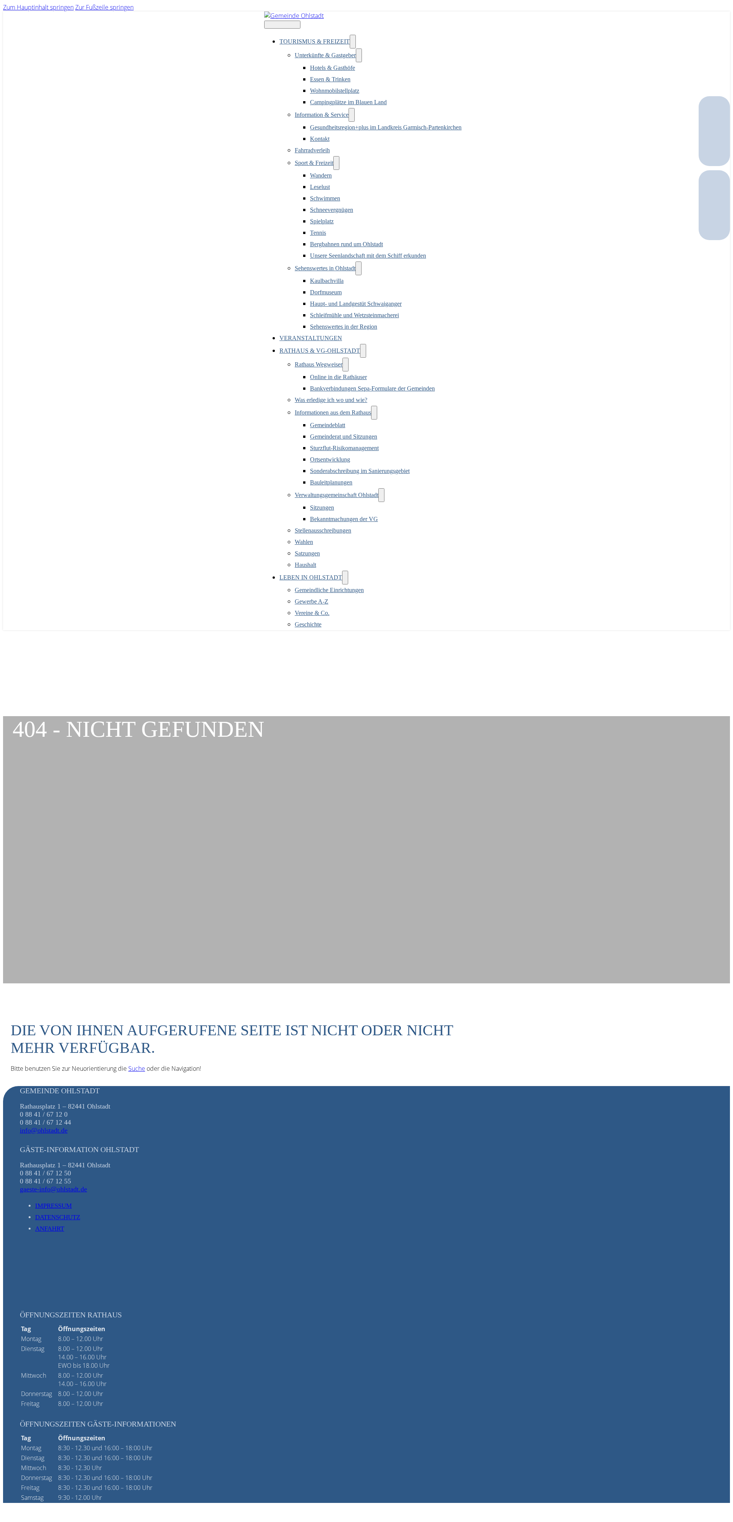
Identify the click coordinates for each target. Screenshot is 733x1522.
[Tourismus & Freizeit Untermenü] (353, 41)
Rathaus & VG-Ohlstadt (319, 350)
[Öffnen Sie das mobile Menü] (282, 25)
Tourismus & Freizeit (314, 41)
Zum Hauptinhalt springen (38, 7)
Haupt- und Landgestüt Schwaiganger (356, 303)
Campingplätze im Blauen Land (348, 102)
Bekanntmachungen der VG (344, 519)
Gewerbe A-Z (311, 601)
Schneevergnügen (331, 210)
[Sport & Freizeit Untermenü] (336, 163)
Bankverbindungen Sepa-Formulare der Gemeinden (372, 388)
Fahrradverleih (312, 150)
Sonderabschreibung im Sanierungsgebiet (360, 471)
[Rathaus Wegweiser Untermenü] (345, 364)
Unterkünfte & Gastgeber (325, 55)
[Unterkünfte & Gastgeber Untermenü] (359, 55)
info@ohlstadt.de (44, 1130)
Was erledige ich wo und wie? (331, 400)
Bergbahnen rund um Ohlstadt (346, 244)
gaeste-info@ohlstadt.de (53, 1189)
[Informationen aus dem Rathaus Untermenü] (374, 413)
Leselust (320, 187)
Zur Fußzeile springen (104, 7)
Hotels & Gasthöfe (332, 68)
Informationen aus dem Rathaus (333, 412)
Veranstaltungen (310, 338)
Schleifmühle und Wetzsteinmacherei (354, 315)
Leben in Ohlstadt (310, 577)
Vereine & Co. (312, 613)
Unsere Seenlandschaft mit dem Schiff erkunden (368, 255)
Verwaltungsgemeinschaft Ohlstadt (336, 495)
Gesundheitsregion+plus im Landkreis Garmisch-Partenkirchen (386, 127)
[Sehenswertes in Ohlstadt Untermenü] (358, 268)
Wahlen (304, 542)
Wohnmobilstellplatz (334, 90)
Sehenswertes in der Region (343, 326)
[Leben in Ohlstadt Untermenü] (345, 577)
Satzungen (307, 553)
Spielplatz (322, 221)
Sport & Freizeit (314, 163)
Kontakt (319, 139)
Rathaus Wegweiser (318, 364)
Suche (136, 1068)
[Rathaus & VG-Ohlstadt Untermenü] (363, 351)
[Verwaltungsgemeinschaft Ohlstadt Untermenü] (381, 495)
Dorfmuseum (326, 292)
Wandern (321, 175)
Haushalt (305, 565)
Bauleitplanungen (331, 482)
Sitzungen (322, 507)
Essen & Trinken (330, 79)
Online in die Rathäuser (338, 377)
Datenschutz (57, 1217)
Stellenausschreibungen (323, 530)
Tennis (318, 232)
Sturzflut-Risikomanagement (344, 448)
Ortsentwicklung (330, 459)
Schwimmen (325, 198)
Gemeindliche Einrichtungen (329, 590)
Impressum (53, 1205)
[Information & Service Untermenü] (352, 115)
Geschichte (308, 624)
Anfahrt (49, 1228)
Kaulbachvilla (327, 281)
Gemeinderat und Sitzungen (343, 436)
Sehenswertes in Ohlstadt (325, 268)
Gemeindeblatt (327, 425)
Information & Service (322, 114)
